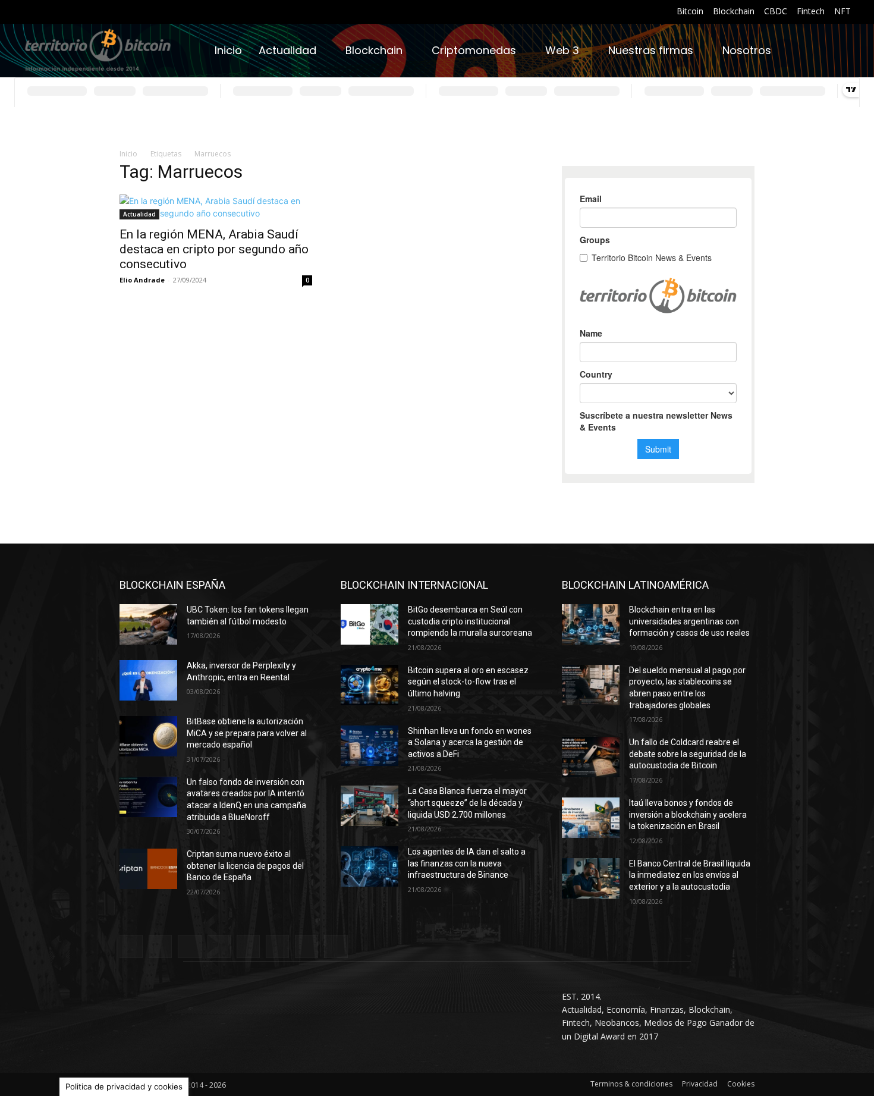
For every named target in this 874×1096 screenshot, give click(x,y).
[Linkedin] (59, 12)
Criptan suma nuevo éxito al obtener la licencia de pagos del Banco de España (245, 865)
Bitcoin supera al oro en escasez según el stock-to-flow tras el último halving (468, 681)
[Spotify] (89, 12)
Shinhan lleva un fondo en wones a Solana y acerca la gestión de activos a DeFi (470, 742)
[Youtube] (133, 12)
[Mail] (74, 12)
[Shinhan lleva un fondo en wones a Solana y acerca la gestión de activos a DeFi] (369, 746)
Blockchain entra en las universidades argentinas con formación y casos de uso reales (689, 621)
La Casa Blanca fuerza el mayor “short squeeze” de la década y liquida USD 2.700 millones (467, 802)
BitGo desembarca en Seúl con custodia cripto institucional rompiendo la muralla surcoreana (470, 621)
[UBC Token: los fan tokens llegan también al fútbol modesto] (148, 624)
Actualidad (139, 214)
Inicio (128, 154)
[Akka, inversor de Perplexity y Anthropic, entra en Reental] (148, 680)
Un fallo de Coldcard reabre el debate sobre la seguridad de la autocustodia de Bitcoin (687, 753)
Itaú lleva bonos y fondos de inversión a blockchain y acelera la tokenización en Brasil (688, 814)
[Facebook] (30, 12)
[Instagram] (45, 12)
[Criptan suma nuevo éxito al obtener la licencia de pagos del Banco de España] (148, 869)
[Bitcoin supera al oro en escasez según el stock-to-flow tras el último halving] (369, 685)
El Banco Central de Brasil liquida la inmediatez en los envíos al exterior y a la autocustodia (689, 875)
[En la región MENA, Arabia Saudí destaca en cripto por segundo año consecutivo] (216, 206)
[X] (118, 12)
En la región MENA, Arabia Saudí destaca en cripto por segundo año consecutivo (214, 249)
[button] (836, 50)
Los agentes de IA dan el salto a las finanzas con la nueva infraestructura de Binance (467, 863)
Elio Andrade (142, 279)
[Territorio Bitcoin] (97, 51)
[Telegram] (103, 12)
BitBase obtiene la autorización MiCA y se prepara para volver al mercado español (247, 733)
